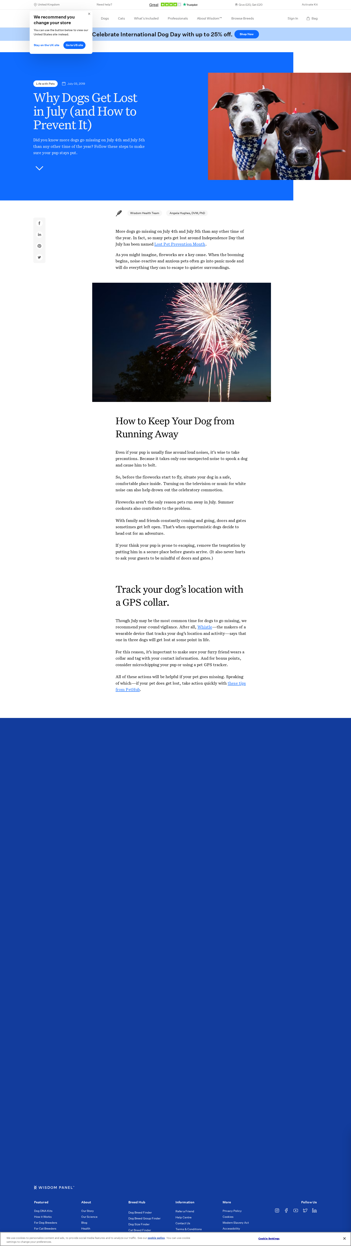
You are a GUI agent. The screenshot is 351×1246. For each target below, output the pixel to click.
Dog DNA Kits (43, 1211)
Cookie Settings (269, 1238)
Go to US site (74, 45)
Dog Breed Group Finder (144, 1218)
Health (85, 1228)
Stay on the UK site (46, 45)
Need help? (104, 4)
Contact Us (183, 1223)
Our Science (89, 1217)
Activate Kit (310, 4)
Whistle (204, 626)
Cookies (228, 1217)
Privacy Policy (232, 1211)
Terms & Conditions (189, 1229)
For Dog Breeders (45, 1222)
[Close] (344, 1238)
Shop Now (247, 34)
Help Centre (184, 1217)
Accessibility (231, 1228)
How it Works (43, 1217)
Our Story (87, 1211)
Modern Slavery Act (236, 1222)
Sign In (293, 18)
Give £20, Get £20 (250, 4)
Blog (84, 1222)
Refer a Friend (185, 1211)
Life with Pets (45, 84)
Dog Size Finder (139, 1224)
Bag (315, 18)
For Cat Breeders (45, 1228)
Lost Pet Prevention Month (179, 244)
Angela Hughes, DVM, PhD (187, 213)
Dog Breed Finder (140, 1212)
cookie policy (156, 1238)
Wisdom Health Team (144, 213)
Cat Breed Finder (139, 1230)
